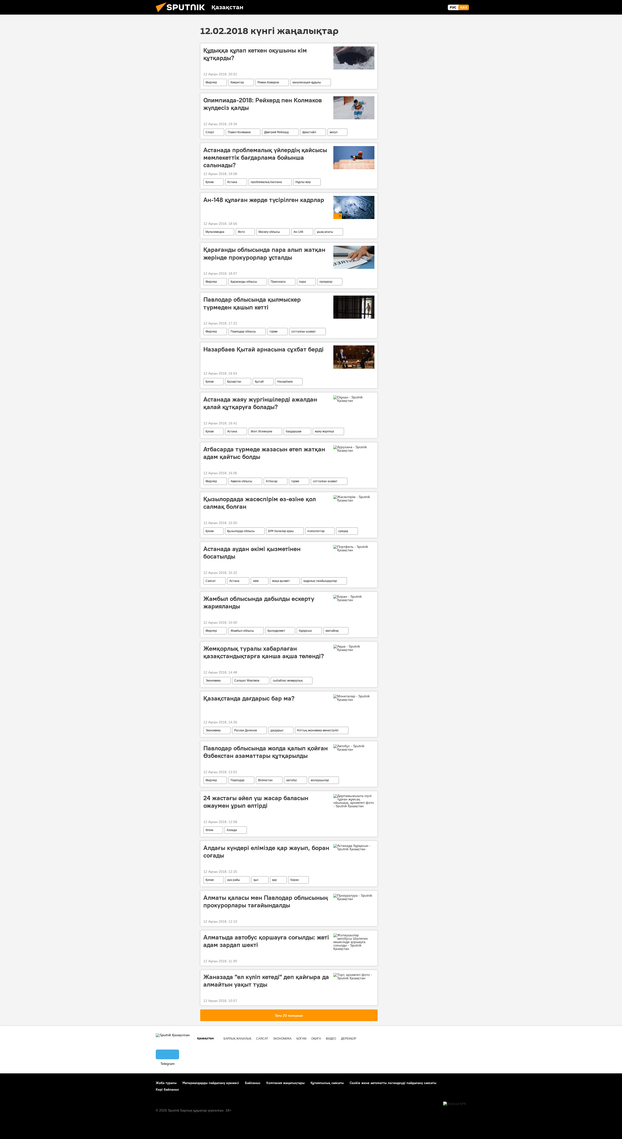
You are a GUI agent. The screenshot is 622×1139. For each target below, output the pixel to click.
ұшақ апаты (325, 232)
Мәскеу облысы (269, 232)
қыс (256, 880)
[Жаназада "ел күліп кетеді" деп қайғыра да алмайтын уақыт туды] (353, 976)
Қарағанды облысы (244, 281)
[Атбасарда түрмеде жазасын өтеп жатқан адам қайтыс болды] (353, 448)
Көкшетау (237, 82)
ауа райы (233, 880)
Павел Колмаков (239, 132)
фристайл (309, 132)
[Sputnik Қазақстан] (182, 13)
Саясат (211, 581)
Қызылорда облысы (241, 531)
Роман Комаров (268, 82)
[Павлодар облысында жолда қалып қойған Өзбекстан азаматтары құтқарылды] (353, 747)
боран (294, 880)
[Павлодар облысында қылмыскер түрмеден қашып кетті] (353, 307)
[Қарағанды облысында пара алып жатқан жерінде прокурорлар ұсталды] (353, 257)
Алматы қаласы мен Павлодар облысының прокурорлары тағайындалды (265, 901)
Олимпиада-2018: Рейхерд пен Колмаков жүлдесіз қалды (262, 104)
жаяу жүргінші (324, 431)
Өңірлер (211, 82)
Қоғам (210, 182)
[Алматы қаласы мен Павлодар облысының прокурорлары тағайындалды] (353, 897)
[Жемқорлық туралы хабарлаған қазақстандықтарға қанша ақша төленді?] (353, 648)
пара (302, 281)
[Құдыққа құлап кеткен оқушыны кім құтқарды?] (353, 58)
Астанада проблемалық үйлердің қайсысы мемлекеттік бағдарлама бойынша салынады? (265, 157)
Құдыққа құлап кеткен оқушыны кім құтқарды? (255, 54)
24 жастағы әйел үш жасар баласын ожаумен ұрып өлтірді (255, 801)
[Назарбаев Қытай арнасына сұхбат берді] (353, 356)
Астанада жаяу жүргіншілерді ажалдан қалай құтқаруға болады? (260, 403)
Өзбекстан (265, 780)
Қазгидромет (276, 630)
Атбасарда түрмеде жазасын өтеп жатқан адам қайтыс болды (264, 453)
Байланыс (252, 1083)
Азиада (232, 830)
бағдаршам (293, 431)
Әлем (209, 830)
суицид (343, 531)
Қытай (259, 381)
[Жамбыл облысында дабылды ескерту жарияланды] (353, 598)
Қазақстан (234, 381)
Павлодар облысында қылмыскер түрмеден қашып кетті (252, 303)
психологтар (316, 531)
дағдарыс (277, 730)
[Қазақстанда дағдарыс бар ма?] (353, 697)
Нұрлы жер (303, 182)
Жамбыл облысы (242, 630)
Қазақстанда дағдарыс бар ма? (248, 698)
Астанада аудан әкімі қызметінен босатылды (252, 552)
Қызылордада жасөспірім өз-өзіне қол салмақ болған (259, 502)
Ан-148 (298, 232)
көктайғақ (332, 630)
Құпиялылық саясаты (327, 1083)
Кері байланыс (167, 1089)
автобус (291, 780)
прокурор (326, 281)
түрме (273, 331)
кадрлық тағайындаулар (320, 581)
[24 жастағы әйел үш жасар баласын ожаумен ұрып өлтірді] (353, 801)
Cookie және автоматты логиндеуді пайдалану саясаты (393, 1083)
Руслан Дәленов (245, 730)
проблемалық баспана (266, 182)
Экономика (213, 680)
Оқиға (316, 1038)
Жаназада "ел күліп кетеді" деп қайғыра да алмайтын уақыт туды (266, 980)
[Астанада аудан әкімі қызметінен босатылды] (353, 548)
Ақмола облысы (241, 481)
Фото (241, 232)
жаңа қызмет (281, 581)
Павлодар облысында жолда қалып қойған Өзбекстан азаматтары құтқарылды (265, 752)
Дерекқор (348, 1038)
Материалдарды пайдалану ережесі (210, 1083)
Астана (232, 182)
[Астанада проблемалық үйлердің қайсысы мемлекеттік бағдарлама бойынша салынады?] (353, 157)
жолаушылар (320, 780)
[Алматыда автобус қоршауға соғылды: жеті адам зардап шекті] (353, 941)
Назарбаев (285, 381)
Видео (331, 1038)
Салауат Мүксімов (246, 680)
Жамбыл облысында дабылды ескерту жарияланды (258, 602)
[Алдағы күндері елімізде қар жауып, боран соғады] (353, 847)
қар (274, 880)
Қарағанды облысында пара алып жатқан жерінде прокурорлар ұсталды (264, 253)
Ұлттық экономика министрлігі (317, 730)
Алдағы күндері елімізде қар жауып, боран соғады (266, 851)
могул (333, 132)
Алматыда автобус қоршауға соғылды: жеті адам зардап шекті (266, 941)
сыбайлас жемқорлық (287, 680)
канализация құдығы (307, 82)
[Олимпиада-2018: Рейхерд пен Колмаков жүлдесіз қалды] (353, 107)
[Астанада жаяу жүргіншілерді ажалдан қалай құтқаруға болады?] (353, 398)
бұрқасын (305, 630)
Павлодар (237, 780)
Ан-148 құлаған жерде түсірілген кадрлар (263, 200)
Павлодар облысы (243, 331)
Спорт (210, 132)
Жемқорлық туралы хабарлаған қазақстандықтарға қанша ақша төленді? (263, 652)
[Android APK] (454, 1104)
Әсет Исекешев (261, 431)
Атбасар (271, 481)
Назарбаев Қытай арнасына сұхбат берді (263, 349)
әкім (256, 581)
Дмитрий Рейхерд (276, 132)
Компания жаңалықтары (285, 1083)
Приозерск (278, 281)
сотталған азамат (303, 331)
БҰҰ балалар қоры (281, 531)
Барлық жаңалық (237, 1038)
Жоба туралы (166, 1083)
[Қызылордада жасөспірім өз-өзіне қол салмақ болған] (353, 498)
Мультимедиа (215, 232)
